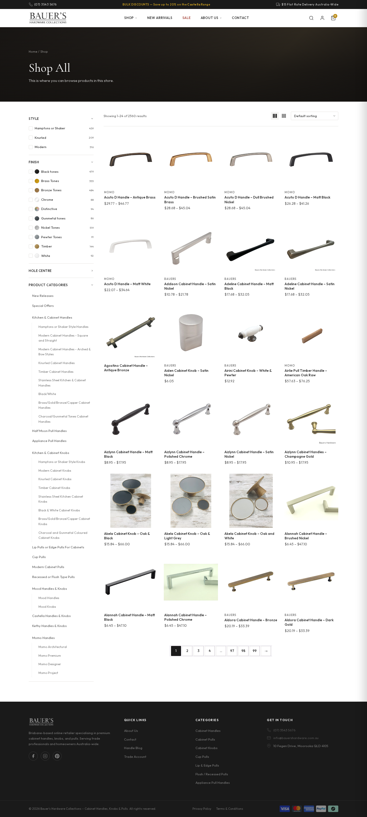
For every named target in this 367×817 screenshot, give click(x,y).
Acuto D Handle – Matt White (127, 284)
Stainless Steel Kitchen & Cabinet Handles (62, 382)
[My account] (322, 18)
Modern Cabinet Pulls (48, 567)
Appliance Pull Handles (49, 441)
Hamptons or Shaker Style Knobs (61, 462)
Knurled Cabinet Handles (56, 363)
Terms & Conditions (229, 809)
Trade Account (135, 757)
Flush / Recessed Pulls (211, 774)
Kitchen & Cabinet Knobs (50, 453)
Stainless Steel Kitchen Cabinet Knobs (60, 499)
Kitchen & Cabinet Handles (52, 317)
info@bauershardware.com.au (296, 738)
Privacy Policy (201, 809)
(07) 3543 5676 (284, 730)
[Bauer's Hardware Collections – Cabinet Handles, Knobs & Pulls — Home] (48, 17)
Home (33, 51)
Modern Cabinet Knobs (54, 470)
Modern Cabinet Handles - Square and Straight (63, 338)
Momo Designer (49, 664)
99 (255, 651)
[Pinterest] (57, 756)
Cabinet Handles (207, 730)
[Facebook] (33, 756)
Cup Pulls (39, 557)
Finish (34, 162)
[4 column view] (284, 116)
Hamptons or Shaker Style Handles (63, 327)
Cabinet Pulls (205, 739)
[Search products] (311, 18)
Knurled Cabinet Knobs (54, 479)
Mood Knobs (47, 607)
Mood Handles (48, 598)
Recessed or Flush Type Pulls (53, 577)
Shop (129, 18)
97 (232, 651)
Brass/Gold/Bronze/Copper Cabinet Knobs (64, 521)
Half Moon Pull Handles (49, 431)
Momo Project (48, 673)
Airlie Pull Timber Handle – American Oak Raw (306, 372)
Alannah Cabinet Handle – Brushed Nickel (306, 535)
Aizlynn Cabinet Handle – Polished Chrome (184, 454)
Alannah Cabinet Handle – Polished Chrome (185, 617)
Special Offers (43, 306)
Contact (240, 18)
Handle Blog (133, 748)
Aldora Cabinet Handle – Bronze (250, 620)
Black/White (47, 394)
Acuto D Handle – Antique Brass (130, 197)
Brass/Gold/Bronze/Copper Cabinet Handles (64, 405)
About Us (209, 18)
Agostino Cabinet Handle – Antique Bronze (126, 367)
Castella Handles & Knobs (51, 616)
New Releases (42, 296)
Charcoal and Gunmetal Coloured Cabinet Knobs (62, 535)
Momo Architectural (52, 647)
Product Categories (48, 285)
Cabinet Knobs (206, 748)
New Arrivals (159, 18)
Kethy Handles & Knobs (49, 626)
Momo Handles (43, 638)
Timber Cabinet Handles (55, 372)
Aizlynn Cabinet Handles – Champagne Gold (306, 454)
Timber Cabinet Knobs (54, 488)
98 (243, 651)
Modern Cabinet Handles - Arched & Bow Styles (64, 351)
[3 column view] (275, 116)
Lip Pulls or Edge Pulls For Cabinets (58, 547)
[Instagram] (45, 756)
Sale (187, 18)
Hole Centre (40, 271)
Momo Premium (49, 655)
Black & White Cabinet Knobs (59, 510)
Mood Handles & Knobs (49, 589)
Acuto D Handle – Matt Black (307, 197)
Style (34, 119)
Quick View (130, 181)
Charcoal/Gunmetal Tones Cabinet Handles (63, 418)
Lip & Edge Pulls (207, 765)
